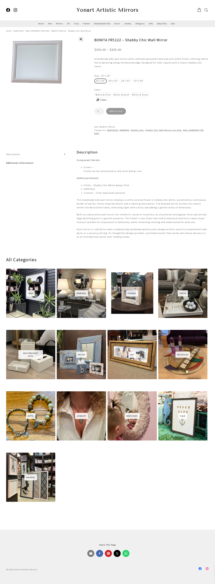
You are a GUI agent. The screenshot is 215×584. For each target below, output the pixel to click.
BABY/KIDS (19, 31)
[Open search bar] (205, 10)
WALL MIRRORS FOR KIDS (38, 31)
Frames (86, 23)
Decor (117, 23)
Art (68, 23)
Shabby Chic (137, 130)
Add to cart (116, 111)
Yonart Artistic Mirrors (107, 10)
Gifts (151, 23)
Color (97, 89)
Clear (103, 99)
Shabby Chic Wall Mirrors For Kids (163, 130)
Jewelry (127, 23)
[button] (81, 39)
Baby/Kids (162, 23)
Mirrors (59, 23)
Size (102, 75)
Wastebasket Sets (102, 23)
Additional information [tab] (19, 162)
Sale (173, 23)
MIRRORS (124, 130)
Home (9, 31)
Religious (140, 23)
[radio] (100, 81)
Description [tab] (13, 154)
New (50, 23)
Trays (76, 23)
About (41, 23)
